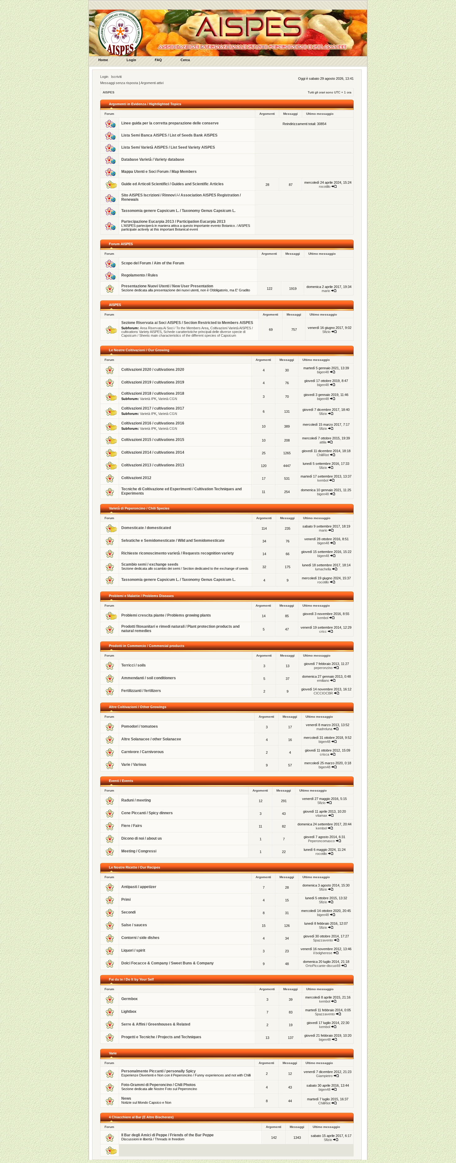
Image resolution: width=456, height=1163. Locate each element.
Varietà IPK (148, 399)
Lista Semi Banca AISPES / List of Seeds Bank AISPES (169, 135)
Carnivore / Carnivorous (142, 752)
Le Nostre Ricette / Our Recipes (134, 867)
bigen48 (323, 372)
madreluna (324, 729)
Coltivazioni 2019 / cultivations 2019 (152, 382)
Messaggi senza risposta (119, 83)
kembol (322, 480)
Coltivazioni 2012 (136, 478)
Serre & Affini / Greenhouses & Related (155, 1024)
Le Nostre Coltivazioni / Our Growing (139, 350)
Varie (113, 1053)
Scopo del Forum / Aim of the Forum (152, 263)
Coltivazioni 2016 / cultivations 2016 (152, 423)
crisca (324, 754)
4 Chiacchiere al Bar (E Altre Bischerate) (141, 1117)
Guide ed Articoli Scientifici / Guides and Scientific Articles (172, 184)
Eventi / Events (121, 781)
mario (326, 291)
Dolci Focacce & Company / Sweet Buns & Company (167, 963)
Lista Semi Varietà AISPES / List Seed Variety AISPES (168, 147)
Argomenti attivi (152, 83)
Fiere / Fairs (131, 826)
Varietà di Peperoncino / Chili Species (139, 508)
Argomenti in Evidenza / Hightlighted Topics (145, 104)
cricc (323, 631)
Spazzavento (323, 940)
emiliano (323, 680)
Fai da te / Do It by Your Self (131, 979)
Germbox (129, 999)
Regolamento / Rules (139, 275)
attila (323, 442)
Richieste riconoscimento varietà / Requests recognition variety (177, 553)
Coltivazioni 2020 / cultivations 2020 (152, 369)
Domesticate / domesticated (146, 528)
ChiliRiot (323, 455)
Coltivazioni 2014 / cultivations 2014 (152, 452)
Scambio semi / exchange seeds (149, 564)
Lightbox (128, 1011)
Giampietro (324, 1076)
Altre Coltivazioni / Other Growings (137, 707)
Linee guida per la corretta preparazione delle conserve (170, 123)
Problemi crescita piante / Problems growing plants (166, 615)
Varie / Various (133, 764)
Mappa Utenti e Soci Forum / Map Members (159, 171)
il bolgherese (322, 953)
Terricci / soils (133, 665)
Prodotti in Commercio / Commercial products (146, 646)
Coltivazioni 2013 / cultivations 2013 (152, 465)
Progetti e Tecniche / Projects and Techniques (161, 1037)
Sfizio (326, 332)
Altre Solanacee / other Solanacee (151, 739)
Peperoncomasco (321, 841)
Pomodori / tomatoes (139, 726)
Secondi (128, 912)
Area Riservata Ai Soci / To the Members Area (174, 328)
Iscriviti (116, 77)
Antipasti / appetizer (138, 887)
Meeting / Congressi (138, 851)
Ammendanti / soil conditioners (148, 678)
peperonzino (323, 668)
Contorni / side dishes (140, 938)
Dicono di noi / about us (141, 838)
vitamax (321, 815)
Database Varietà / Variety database (152, 159)
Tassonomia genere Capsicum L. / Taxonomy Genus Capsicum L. (178, 211)
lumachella (323, 569)
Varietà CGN (167, 399)
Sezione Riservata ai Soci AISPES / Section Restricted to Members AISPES (187, 323)
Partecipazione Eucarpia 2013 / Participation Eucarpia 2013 (173, 221)
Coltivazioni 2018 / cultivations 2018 (152, 393)
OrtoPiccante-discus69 (323, 966)
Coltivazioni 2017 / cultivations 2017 (152, 408)
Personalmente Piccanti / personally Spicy (158, 1071)
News (126, 1098)
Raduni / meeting (136, 800)
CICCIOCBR (323, 693)
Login (104, 77)
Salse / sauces (134, 925)
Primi (126, 899)
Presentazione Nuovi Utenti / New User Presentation (167, 286)
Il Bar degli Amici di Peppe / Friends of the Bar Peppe (167, 1135)
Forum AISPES (121, 244)
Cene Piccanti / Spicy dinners (147, 813)
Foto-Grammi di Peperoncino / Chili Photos (158, 1085)
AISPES (108, 92)
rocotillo (324, 186)
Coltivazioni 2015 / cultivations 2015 (152, 440)
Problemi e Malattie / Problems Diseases (141, 596)
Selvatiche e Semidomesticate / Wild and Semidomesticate (173, 540)
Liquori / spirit (133, 950)
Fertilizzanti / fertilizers (141, 691)
